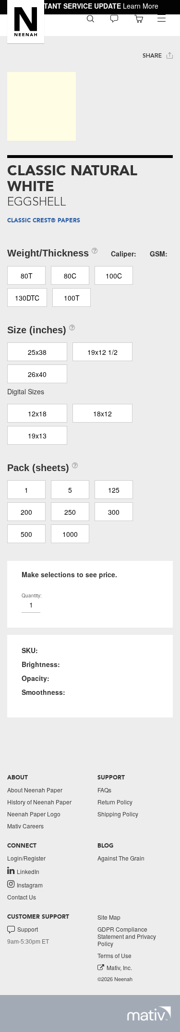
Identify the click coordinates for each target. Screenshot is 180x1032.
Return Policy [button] (114, 801)
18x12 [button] (102, 413)
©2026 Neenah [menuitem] (114, 979)
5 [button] (70, 490)
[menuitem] (90, 18)
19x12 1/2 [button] (102, 352)
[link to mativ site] (149, 1013)
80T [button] (27, 275)
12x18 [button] (37, 413)
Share (153, 55)
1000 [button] (70, 534)
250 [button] (70, 512)
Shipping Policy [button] (117, 813)
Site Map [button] (108, 917)
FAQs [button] (104, 789)
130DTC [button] (27, 298)
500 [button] (26, 534)
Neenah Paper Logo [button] (33, 813)
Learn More (140, 6)
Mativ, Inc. (119, 967)
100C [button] (114, 275)
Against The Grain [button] (120, 858)
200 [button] (26, 512)
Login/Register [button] (26, 858)
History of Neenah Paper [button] (39, 801)
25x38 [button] (37, 352)
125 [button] (114, 490)
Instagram (30, 884)
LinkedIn (28, 871)
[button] (25, 21)
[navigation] (161, 18)
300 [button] (114, 512)
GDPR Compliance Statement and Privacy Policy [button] (126, 936)
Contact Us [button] (21, 896)
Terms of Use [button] (114, 955)
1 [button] (26, 490)
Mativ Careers (25, 825)
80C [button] (70, 275)
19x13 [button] (37, 435)
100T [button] (72, 298)
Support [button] (27, 929)
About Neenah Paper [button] (34, 789)
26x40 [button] (37, 374)
